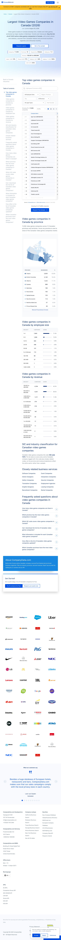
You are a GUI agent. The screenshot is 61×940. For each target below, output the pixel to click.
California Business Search (30, 816)
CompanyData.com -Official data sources (36, 202)
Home (5, 14)
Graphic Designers (28, 487)
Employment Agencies (48, 483)
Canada (10, 14)
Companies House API (9, 890)
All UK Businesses (47, 828)
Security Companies (47, 480)
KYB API (5, 903)
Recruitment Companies (29, 490)
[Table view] (48, 109)
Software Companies (29, 473)
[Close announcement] (59, 8)
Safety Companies (28, 480)
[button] (21, 46)
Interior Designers (27, 477)
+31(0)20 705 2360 (8, 822)
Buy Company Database (49, 815)
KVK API (5, 901)
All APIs (5, 888)
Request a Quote (47, 836)
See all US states (30, 838)
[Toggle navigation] (57, 2)
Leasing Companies (47, 487)
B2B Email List (46, 820)
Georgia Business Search (32, 828)
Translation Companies (29, 483)
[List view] (53, 109)
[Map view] (56, 109)
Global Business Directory (49, 817)
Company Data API (47, 833)
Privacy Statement (34, 926)
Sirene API (6, 898)
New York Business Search (30, 834)
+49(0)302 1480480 (8, 837)
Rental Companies (47, 490)
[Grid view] (51, 109)
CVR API (5, 895)
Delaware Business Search (30, 821)
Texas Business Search (31, 825)
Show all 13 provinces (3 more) (40, 309)
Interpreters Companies (48, 477)
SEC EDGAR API (7, 893)
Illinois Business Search (32, 830)
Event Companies (46, 473)
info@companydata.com (10, 820)
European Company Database (48, 824)
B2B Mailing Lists (47, 830)
